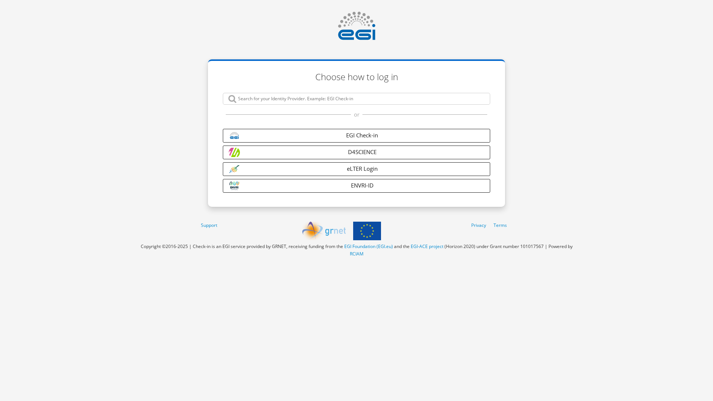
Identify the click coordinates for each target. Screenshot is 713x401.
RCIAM (357, 254)
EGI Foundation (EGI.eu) (368, 246)
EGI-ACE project (427, 246)
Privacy (478, 225)
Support (209, 225)
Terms (500, 225)
